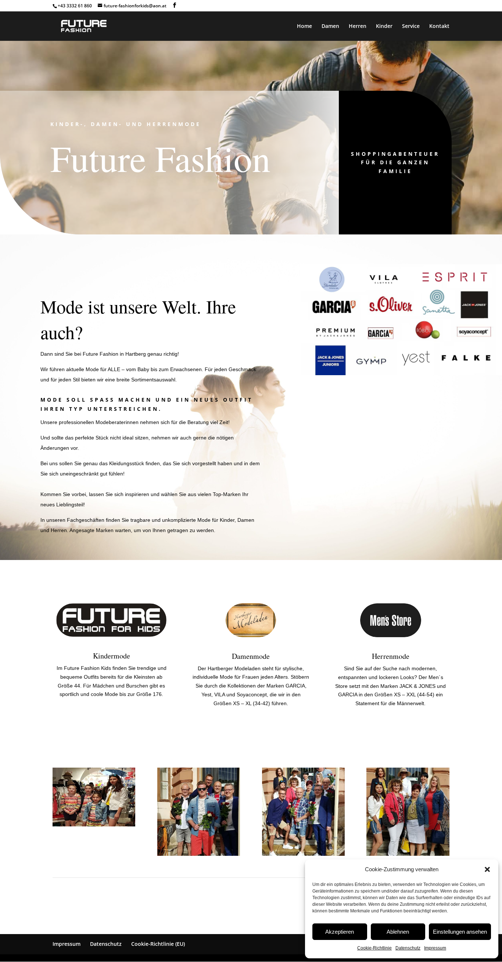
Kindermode (111, 656)
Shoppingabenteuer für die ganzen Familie (395, 162)
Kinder (384, 26)
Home (304, 26)
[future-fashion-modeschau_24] (407, 854)
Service (411, 26)
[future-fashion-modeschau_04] (94, 825)
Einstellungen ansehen (460, 932)
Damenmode (251, 656)
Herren (357, 26)
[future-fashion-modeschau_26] (198, 854)
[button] (487, 869)
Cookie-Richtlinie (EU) (158, 943)
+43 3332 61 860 (75, 6)
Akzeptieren (339, 932)
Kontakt (439, 26)
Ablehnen (398, 932)
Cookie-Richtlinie (374, 948)
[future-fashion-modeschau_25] (303, 854)
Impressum (435, 948)
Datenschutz (407, 948)
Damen (330, 26)
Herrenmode (390, 656)
